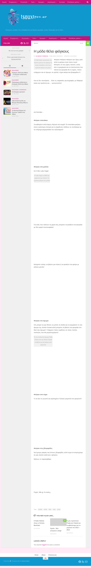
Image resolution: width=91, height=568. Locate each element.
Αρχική (4, 2)
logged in (45, 545)
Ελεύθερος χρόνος (73, 2)
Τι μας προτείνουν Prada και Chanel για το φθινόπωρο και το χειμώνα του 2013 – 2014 (74, 525)
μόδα (50, 509)
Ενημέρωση (13, 2)
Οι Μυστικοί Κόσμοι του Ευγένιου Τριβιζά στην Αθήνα (19, 112)
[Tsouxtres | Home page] (26, 17)
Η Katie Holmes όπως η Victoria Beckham (39, 523)
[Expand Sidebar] (88, 43)
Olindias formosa (42, 56)
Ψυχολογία (23, 2)
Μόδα (36, 43)
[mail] (27, 43)
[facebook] (22, 43)
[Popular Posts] (22, 66)
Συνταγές (62, 2)
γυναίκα (40, 509)
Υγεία (32, 2)
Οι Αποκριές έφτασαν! (18, 92)
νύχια (54, 509)
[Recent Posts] (10, 66)
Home (36, 555)
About (43, 555)
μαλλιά (45, 509)
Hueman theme (26, 561)
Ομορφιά (41, 2)
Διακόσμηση (51, 2)
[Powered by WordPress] (10, 561)
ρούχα (58, 509)
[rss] (24, 43)
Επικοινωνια (52, 555)
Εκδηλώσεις (15, 70)
